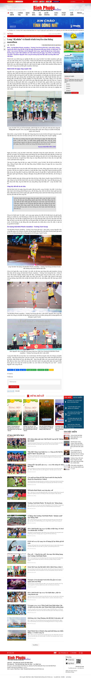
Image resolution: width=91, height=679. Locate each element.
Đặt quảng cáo (64, 652)
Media (79, 13)
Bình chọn (68, 92)
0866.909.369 (73, 668)
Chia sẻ (10, 369)
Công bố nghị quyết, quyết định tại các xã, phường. (19, 30)
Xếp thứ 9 (68, 88)
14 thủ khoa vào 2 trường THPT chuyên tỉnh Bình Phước (73, 401)
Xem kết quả (75, 92)
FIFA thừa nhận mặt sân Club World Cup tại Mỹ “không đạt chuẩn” (73, 420)
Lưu (52, 369)
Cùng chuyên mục (15, 435)
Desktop (69, 677)
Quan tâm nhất (10, 391)
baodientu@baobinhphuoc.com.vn (18, 667)
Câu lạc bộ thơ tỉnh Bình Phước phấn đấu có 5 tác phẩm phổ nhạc (76, 437)
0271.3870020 (80, 668)
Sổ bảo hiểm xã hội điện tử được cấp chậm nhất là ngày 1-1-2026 (77, 467)
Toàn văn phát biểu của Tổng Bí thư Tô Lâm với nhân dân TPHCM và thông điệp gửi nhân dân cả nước (77, 453)
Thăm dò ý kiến (69, 76)
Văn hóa (33, 14)
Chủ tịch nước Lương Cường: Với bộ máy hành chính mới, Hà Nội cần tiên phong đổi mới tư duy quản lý (76, 445)
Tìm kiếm (73, 652)
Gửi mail (41, 369)
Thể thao (10, 34)
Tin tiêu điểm (70, 432)
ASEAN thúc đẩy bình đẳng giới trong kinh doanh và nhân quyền (73, 413)
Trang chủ (11, 652)
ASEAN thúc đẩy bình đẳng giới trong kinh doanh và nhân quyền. (48, 30)
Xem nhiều (77, 397)
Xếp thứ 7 (68, 84)
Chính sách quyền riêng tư (71, 670)
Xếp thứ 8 (68, 86)
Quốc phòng (47, 14)
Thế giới (71, 14)
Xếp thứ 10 (68, 90)
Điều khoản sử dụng (69, 672)
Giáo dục (56, 14)
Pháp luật (64, 14)
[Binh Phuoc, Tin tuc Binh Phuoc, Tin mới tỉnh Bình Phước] (47, 8)
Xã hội (40, 14)
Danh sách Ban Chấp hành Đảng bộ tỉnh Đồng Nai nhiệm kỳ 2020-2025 (73, 426)
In (47, 369)
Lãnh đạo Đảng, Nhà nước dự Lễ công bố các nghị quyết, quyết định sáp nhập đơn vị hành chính (76, 460)
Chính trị (20, 14)
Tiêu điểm (12, 14)
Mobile (63, 677)
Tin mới (67, 397)
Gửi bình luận (14, 387)
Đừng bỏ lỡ (37, 395)
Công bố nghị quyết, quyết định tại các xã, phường (72, 407)
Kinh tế (27, 14)
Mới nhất (17, 391)
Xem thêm (35, 645)
